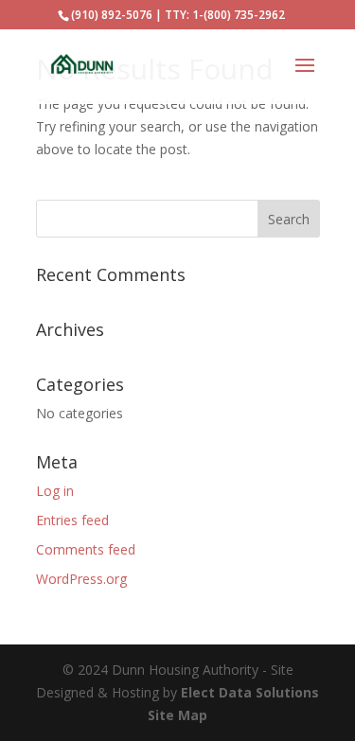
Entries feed (72, 520)
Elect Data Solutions (250, 692)
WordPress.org (81, 579)
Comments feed (85, 549)
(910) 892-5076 (111, 15)
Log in (55, 491)
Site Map (177, 715)
